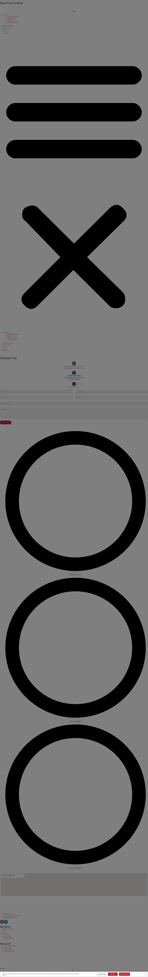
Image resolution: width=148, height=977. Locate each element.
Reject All (113, 974)
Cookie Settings (102, 974)
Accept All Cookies (124, 974)
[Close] (145, 974)
